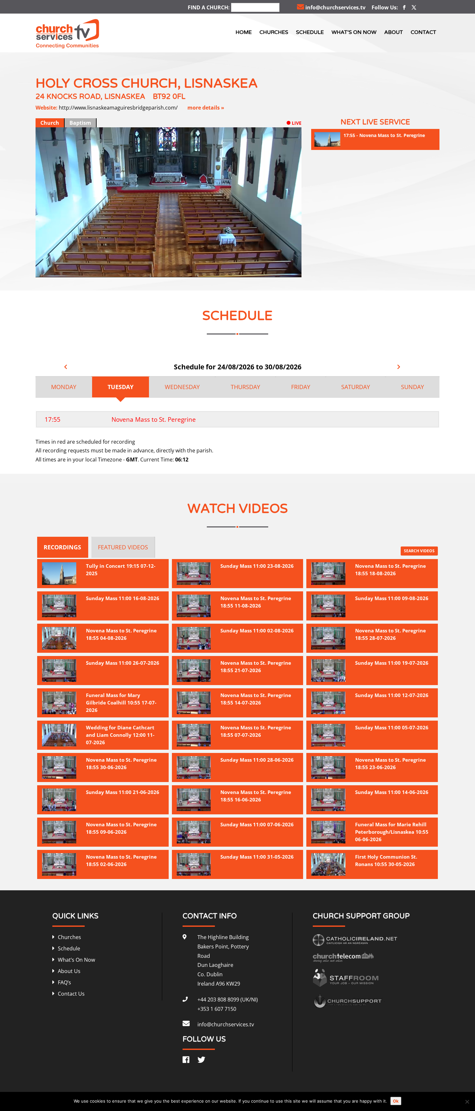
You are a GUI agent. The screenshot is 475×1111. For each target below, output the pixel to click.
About (393, 32)
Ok (396, 1101)
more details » (205, 107)
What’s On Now (354, 32)
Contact (423, 32)
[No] (467, 1101)
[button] (269, 270)
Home (244, 32)
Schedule (310, 32)
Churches (273, 32)
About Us (69, 971)
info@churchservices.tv (335, 7)
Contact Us (71, 993)
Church (49, 122)
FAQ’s (64, 982)
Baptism (80, 122)
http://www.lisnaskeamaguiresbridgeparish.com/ (118, 107)
